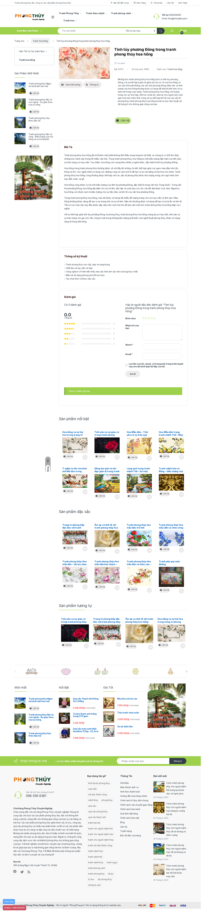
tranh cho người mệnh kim (100, 828)
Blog (122, 822)
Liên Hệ (170, 3)
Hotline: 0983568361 (14, 907)
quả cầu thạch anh (97, 817)
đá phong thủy (105, 879)
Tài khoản (157, 3)
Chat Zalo (9, 901)
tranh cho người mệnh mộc (100, 834)
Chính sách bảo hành (130, 809)
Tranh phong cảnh (121, 13)
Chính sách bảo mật (129, 818)
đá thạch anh (94, 885)
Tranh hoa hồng (40, 41)
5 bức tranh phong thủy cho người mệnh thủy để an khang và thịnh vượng (176, 829)
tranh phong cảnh (96, 868)
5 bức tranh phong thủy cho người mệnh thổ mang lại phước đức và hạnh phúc (176, 788)
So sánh (121, 63)
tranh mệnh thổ (95, 857)
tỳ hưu (91, 879)
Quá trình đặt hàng (129, 813)
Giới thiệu (124, 783)
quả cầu (92, 806)
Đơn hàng (141, 3)
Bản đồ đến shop (121, 3)
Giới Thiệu (183, 3)
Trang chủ (19, 41)
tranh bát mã (94, 822)
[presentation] (187, 672)
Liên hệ (123, 826)
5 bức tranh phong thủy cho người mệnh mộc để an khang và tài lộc (176, 850)
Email (129, 354)
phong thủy (107, 800)
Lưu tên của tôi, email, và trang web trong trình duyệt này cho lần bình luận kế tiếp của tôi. (156, 365)
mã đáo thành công (97, 794)
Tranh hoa (68, 20)
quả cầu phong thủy (97, 811)
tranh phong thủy (96, 873)
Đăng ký (178, 761)
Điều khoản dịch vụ (129, 787)
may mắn (92, 789)
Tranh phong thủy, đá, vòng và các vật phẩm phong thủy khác (42, 3)
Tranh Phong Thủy (69, 13)
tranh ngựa (112, 862)
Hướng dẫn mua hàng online (133, 796)
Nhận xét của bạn (132, 326)
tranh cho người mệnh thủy (101, 839)
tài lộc (111, 873)
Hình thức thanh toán (130, 791)
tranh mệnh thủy (95, 862)
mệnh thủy (93, 800)
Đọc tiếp (85, 457)
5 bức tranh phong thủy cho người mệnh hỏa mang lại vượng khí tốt (176, 809)
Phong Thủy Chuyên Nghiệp (40, 905)
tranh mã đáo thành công (100, 845)
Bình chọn (130, 318)
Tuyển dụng (126, 831)
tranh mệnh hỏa (95, 851)
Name (129, 344)
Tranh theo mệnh (95, 13)
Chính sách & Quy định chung (134, 800)
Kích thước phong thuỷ (99, 783)
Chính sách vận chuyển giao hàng (136, 805)
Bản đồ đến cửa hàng (130, 835)
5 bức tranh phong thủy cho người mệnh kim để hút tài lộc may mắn (176, 871)
